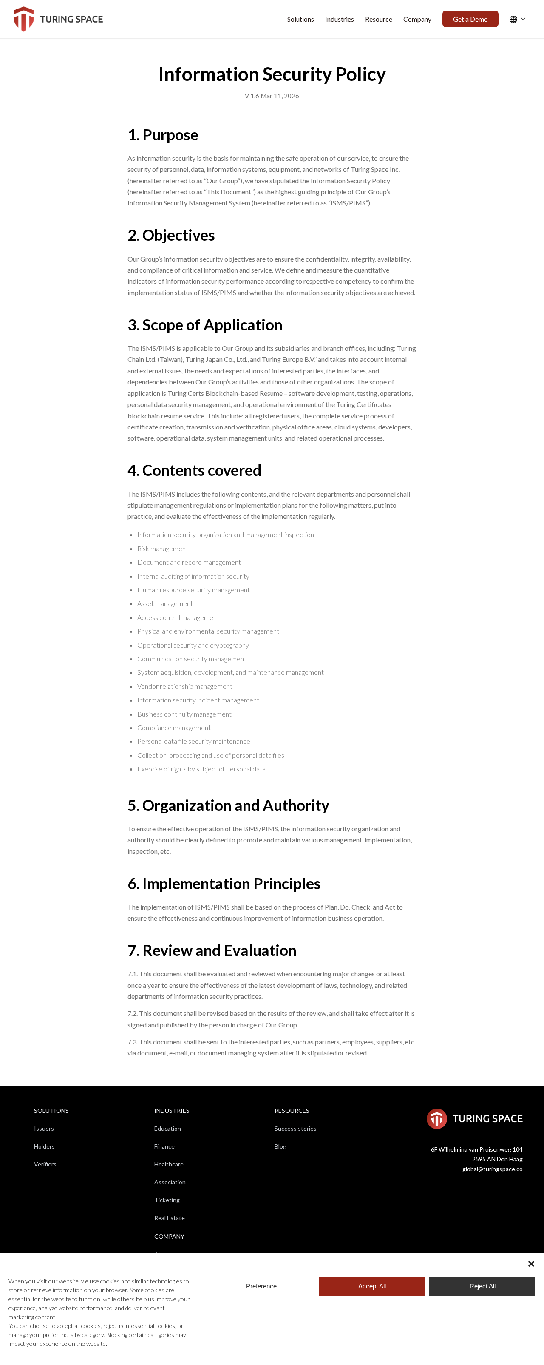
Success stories (296, 1128)
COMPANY (169, 1236)
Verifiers (45, 1164)
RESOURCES (292, 1110)
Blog (280, 1146)
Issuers (44, 1128)
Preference (261, 1286)
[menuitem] (301, 19)
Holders (44, 1146)
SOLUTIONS (51, 1110)
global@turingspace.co (492, 1168)
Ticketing (167, 1199)
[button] (531, 1264)
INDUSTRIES (172, 1110)
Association (170, 1182)
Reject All (483, 1286)
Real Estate (169, 1217)
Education (167, 1128)
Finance (164, 1146)
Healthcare (169, 1164)
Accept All (372, 1286)
